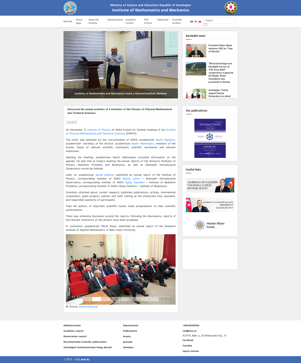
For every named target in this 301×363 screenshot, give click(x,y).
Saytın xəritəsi (191, 351)
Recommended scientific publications (84, 341)
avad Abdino (105, 174)
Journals (127, 341)
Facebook (188, 340)
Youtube (187, 345)
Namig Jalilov (131, 178)
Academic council (73, 330)
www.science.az (88, 306)
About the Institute (94, 21)
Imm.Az (67, 21)
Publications (130, 330)
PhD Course (148, 21)
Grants (127, 336)
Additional (162, 19)
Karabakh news (195, 35)
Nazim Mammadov (142, 143)
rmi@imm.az (190, 330)
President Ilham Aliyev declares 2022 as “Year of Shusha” (221, 48)
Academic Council (131, 21)
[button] (72, 64)
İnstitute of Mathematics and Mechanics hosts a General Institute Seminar (121, 93)
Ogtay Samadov (136, 182)
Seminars (128, 347)
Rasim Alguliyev (165, 139)
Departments (130, 325)
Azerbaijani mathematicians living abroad (87, 347)
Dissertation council (74, 336)
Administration (115, 19)
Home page (79, 21)
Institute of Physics (99, 129)
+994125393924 (191, 325)
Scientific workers (177, 21)
